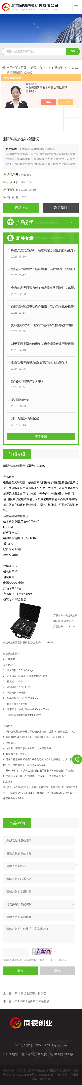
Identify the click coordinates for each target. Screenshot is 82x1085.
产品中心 (36, 67)
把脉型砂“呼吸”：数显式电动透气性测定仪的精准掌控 (45, 325)
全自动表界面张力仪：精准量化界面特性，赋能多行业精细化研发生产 (45, 287)
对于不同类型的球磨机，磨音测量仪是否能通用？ (44, 343)
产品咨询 (21, 207)
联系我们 (60, 207)
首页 (23, 67)
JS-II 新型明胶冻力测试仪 (30, 993)
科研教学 (57, 67)
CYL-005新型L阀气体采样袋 (31, 1001)
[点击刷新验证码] (42, 951)
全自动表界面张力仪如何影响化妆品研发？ (39, 362)
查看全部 (41, 436)
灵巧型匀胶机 (20, 400)
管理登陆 (45, 1078)
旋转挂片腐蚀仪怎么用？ (27, 381)
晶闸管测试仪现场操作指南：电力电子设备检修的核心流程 (45, 306)
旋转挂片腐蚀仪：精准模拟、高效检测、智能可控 (44, 269)
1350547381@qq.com (51, 1045)
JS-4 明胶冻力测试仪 (25, 418)
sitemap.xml (46, 1074)
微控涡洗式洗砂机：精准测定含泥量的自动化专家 (44, 250)
